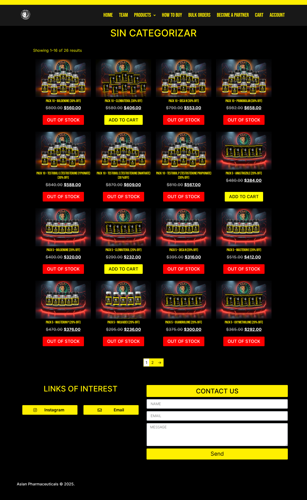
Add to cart (123, 119)
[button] (145, 15)
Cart (259, 15)
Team (123, 15)
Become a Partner (233, 15)
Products (142, 15)
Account (277, 15)
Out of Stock (63, 119)
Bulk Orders (199, 15)
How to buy (172, 15)
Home (108, 15)
